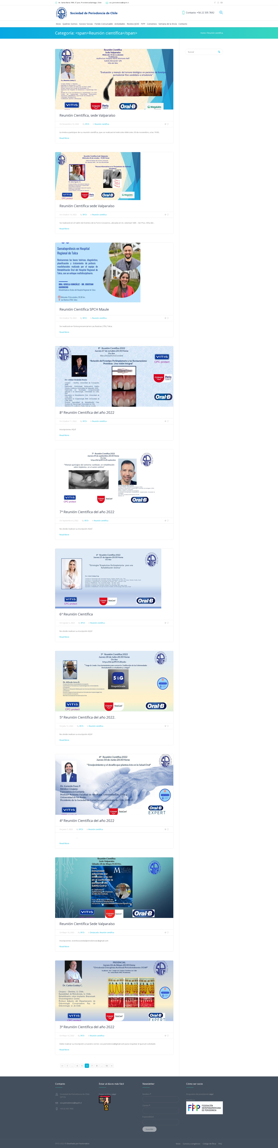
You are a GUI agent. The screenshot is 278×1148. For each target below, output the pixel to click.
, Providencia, (79, 2)
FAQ (220, 1144)
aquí (211, 1094)
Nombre (146, 1094)
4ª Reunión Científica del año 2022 (87, 820)
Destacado (94, 932)
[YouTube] (222, 3)
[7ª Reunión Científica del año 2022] (105, 477)
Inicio (178, 1144)
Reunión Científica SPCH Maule (84, 309)
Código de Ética (209, 1144)
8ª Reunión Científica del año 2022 (87, 412)
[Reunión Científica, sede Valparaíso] (114, 79)
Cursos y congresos (191, 1144)
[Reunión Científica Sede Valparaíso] (114, 887)
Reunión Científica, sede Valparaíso (87, 115)
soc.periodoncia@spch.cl (119, 2)
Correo (146, 1105)
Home (203, 33)
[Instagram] (218, 3)
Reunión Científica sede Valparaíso (87, 205)
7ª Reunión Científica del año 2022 (87, 511)
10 (107, 1065)
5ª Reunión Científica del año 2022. (87, 717)
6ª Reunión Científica (76, 614)
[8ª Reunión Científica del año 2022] (114, 376)
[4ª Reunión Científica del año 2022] (114, 784)
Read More (64, 138)
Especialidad (148, 1116)
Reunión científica (215, 33)
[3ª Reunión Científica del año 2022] (114, 990)
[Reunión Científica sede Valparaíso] (97, 176)
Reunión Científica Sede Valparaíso (87, 923)
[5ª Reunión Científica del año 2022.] (114, 681)
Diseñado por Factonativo (78, 1143)
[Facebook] (215, 3)
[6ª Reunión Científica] (108, 578)
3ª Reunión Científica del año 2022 (87, 1026)
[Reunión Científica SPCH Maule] (97, 273)
